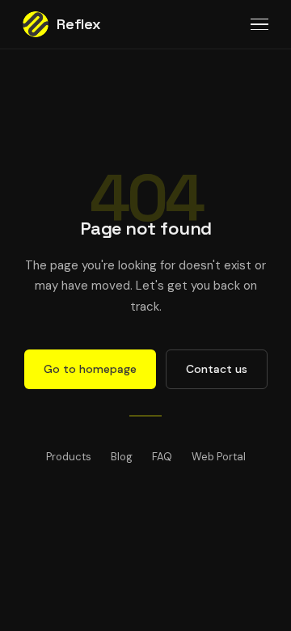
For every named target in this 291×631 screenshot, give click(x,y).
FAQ (162, 457)
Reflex (79, 24)
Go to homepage (90, 369)
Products (68, 457)
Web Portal (219, 457)
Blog (122, 457)
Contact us (216, 369)
